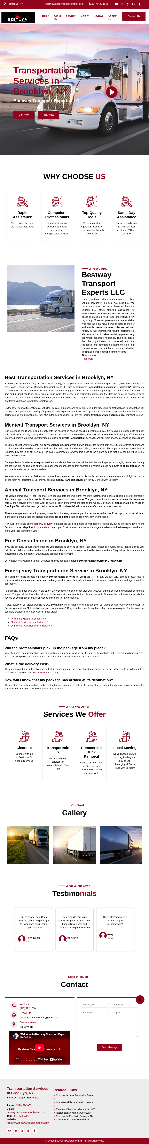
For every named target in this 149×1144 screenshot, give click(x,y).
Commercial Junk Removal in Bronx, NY (31, 625)
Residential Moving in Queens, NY (28, 618)
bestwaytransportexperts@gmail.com (26, 1112)
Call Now (24, 115)
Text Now (49, 115)
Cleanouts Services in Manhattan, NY (75, 1109)
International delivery (41, 524)
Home (46, 15)
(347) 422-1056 (23, 1105)
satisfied (42, 672)
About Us (57, 18)
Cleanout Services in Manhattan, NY (29, 622)
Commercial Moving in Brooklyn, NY (74, 1116)
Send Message (109, 1047)
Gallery (85, 16)
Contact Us (112, 18)
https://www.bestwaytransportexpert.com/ (28, 1123)
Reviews (98, 16)
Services (71, 16)
